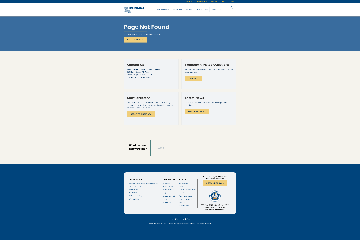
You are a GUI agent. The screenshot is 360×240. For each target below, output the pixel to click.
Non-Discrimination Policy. (187, 223)
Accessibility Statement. (203, 223)
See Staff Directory (141, 114)
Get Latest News (197, 111)
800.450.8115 (209, 209)
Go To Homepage (135, 40)
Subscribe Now (216, 183)
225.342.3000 (220, 209)
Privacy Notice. (173, 223)
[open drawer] (231, 12)
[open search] (231, 7)
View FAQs (193, 78)
